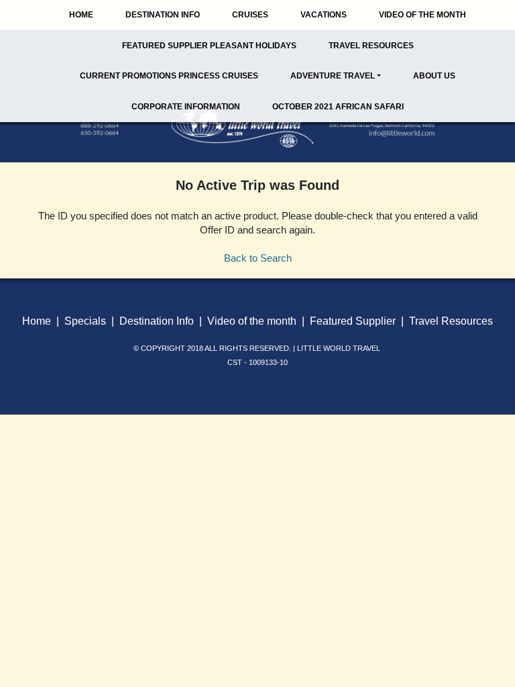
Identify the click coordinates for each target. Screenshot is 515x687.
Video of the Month (422, 14)
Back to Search (258, 258)
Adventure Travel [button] (332, 76)
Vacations (323, 14)
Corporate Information (185, 106)
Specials (85, 321)
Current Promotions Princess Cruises (169, 76)
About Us (434, 76)
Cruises (250, 14)
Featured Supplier (353, 321)
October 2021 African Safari (338, 106)
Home (81, 14)
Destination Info (162, 14)
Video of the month (251, 321)
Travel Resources (371, 45)
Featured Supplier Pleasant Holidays (209, 45)
